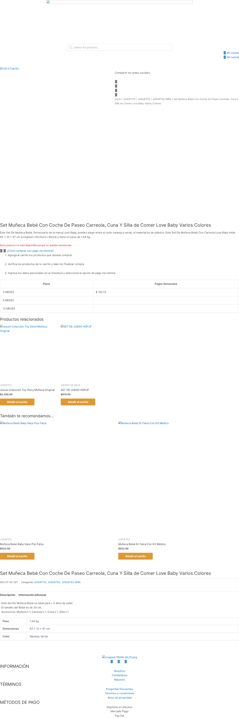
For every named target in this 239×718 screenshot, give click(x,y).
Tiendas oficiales (136, 63)
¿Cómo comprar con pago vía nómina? (30, 250)
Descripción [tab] (7, 595)
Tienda (116, 63)
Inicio (72, 63)
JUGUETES (129, 99)
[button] (119, 82)
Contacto (164, 63)
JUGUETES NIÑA (161, 99)
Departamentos (91, 63)
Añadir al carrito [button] (17, 402)
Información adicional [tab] (32, 595)
